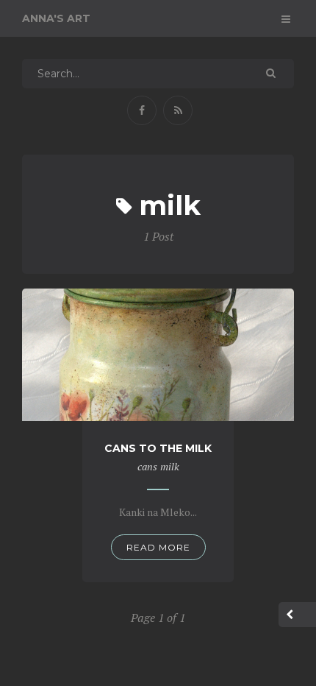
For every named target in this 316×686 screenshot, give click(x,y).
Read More (158, 547)
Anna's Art (56, 18)
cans (147, 466)
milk (169, 466)
